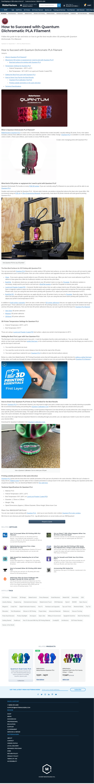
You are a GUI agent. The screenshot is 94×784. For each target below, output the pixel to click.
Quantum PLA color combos (71, 513)
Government (12, 729)
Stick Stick (8, 311)
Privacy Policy (12, 756)
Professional (12, 721)
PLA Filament (71, 10)
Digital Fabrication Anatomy (27, 606)
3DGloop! (8, 316)
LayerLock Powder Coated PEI (23, 332)
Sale (13, 10)
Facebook (38, 694)
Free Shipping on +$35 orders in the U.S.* (12, 1)
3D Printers (27, 10)
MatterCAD (66, 597)
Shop (9, 714)
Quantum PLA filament (82, 307)
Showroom (11, 719)
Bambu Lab (48, 10)
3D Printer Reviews (82, 13)
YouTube (56, 694)
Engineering (17, 602)
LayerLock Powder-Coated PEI (15, 287)
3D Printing (5, 597)
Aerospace (33, 615)
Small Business (12, 13)
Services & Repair (13, 732)
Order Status (12, 743)
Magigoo (8, 313)
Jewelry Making (6, 602)
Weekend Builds (50, 13)
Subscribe (78, 689)
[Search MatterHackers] (59, 5)
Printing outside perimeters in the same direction (25, 83)
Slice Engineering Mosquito (31, 193)
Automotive (75, 597)
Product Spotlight (22, 615)
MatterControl (28, 13)
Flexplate (66, 282)
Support (10, 727)
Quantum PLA (65, 134)
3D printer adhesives (52, 302)
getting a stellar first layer (83, 357)
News (9, 716)
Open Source (83, 602)
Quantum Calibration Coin (40, 406)
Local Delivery (13, 746)
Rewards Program (14, 748)
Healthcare (17, 620)
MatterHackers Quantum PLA (10, 132)
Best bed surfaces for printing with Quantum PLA (25, 62)
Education (20, 13)
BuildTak (8, 282)
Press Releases (43, 597)
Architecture (65, 620)
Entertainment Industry (30, 602)
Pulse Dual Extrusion (8, 615)
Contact (10, 741)
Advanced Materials (55, 611)
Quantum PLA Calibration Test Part (20, 80)
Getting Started (6, 620)
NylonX (67, 602)
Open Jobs (42, 615)
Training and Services (59, 10)
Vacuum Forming (77, 611)
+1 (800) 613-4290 (40, 1)
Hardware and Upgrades (62, 13)
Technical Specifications (13, 86)
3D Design (23, 597)
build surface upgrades (17, 302)
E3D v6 (17, 193)
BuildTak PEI (9, 294)
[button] (28, 5)
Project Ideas (42, 611)
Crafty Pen (14, 606)
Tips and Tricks (66, 606)
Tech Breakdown (16, 611)
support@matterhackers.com (18, 707)
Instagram (45, 694)
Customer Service (30, 1)
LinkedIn (48, 694)
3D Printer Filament (37, 10)
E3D (82, 597)
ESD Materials (58, 602)
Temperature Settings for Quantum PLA (18, 66)
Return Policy (12, 753)
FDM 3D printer (34, 186)
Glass (7, 277)
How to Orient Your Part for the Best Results (19, 77)
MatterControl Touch (46, 602)
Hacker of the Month (8, 625)
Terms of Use (12, 758)
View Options (40, 679)
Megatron (5, 606)
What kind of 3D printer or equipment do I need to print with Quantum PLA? (29, 60)
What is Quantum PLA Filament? (16, 57)
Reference (66, 611)
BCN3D (74, 602)
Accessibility (12, 761)
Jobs (9, 751)
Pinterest (52, 694)
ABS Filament (80, 10)
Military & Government (54, 615)
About (9, 738)
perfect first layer (32, 341)
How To (40, 606)
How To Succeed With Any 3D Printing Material (36, 620)
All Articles (3, 13)
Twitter (41, 694)
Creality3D (73, 13)
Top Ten (88, 606)
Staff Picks (19, 10)
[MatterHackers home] (9, 5)
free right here (43, 483)
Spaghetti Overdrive (69, 615)
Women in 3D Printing (39, 13)
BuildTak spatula (45, 284)
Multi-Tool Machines (83, 615)
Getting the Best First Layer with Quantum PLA (20, 74)
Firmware (14, 597)
